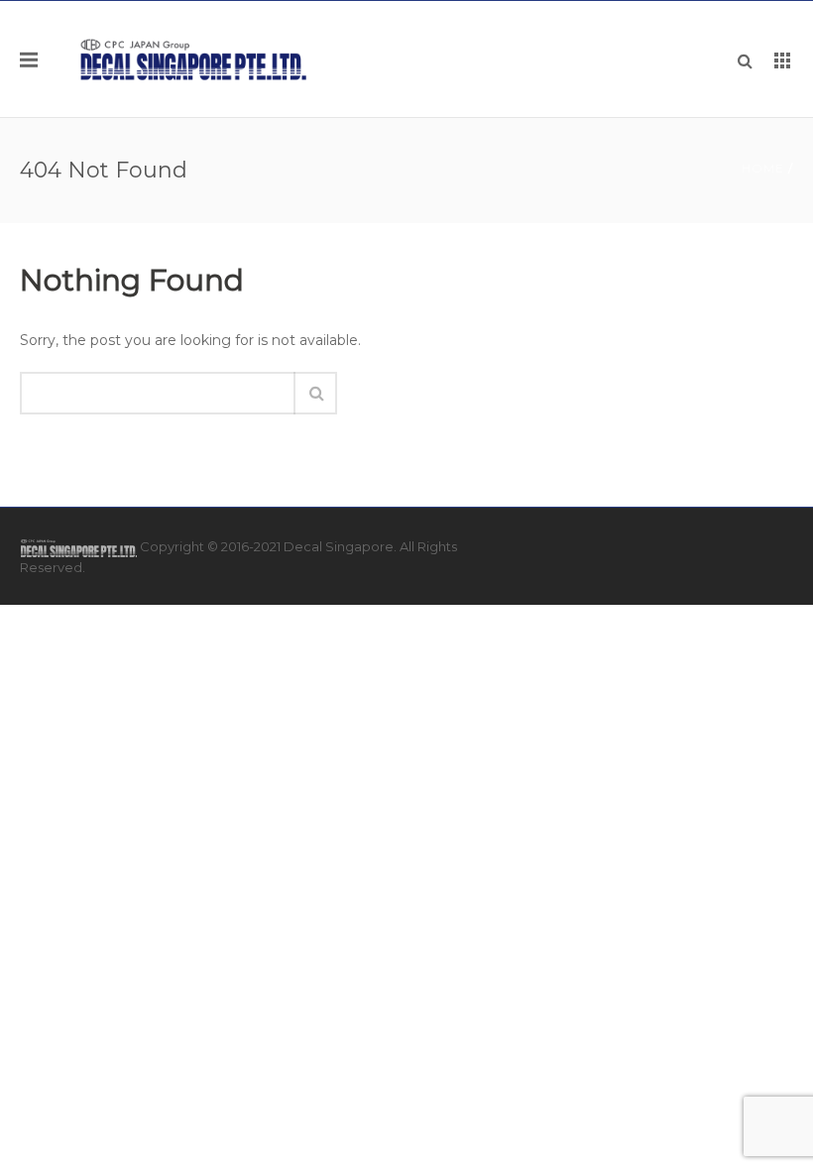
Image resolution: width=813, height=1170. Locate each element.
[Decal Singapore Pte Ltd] (193, 58)
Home (763, 168)
